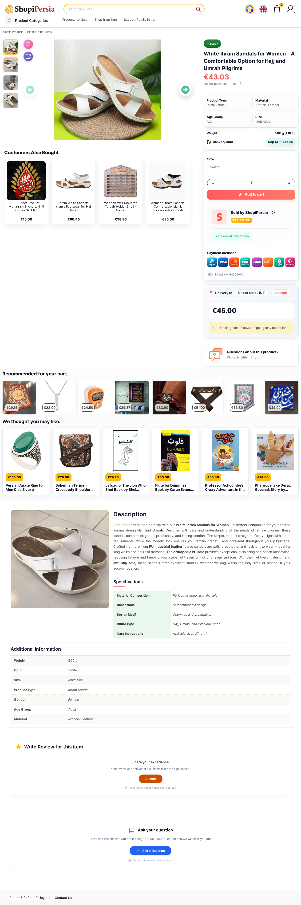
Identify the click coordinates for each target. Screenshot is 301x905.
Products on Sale (74, 19)
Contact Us (63, 898)
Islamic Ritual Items (39, 32)
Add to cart (254, 194)
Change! (280, 293)
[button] (291, 9)
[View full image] (108, 89)
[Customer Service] (249, 9)
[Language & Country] (263, 9)
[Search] (198, 9)
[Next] (185, 89)
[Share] (28, 56)
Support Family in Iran (140, 19)
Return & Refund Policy (27, 898)
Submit (150, 779)
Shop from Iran (106, 19)
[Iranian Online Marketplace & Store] (33, 9)
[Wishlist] (28, 44)
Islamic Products (12, 32)
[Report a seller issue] (273, 212)
